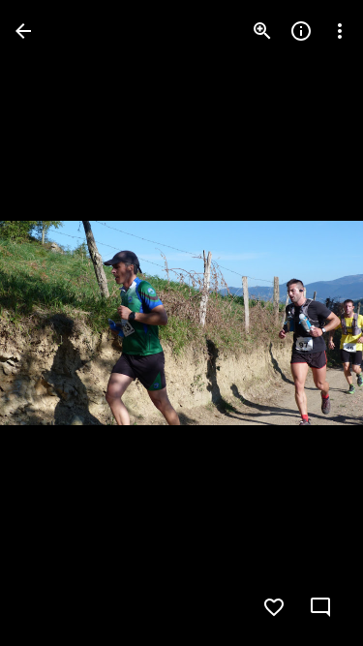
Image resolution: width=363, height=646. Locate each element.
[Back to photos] (23, 31)
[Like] (274, 607)
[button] (54, 323)
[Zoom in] (262, 31)
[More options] (339, 31)
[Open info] (301, 31)
